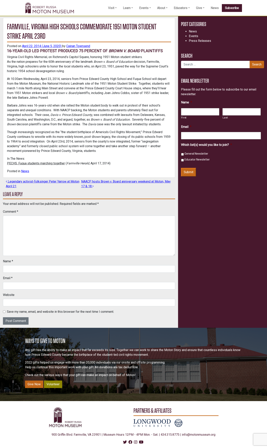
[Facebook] (130, 442)
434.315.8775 (170, 434)
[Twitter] (125, 442)
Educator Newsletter (197, 159)
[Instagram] (135, 442)
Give (199, 8)
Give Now (34, 384)
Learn (127, 8)
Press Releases (200, 41)
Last (225, 117)
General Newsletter (196, 153)
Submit (188, 172)
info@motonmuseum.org (198, 434)
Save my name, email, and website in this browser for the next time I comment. (60, 312)
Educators (180, 8)
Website (8, 295)
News (215, 8)
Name (8, 261)
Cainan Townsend (78, 46)
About (161, 8)
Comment (10, 211)
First (184, 117)
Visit (111, 8)
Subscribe (232, 8)
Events (144, 8)
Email (8, 278)
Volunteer (53, 384)
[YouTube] (141, 442)
